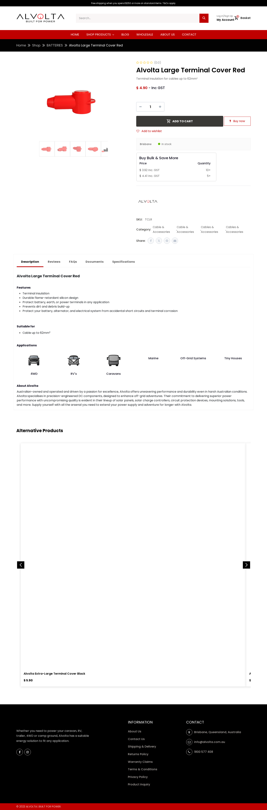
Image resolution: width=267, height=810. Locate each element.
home (21, 45)
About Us (134, 731)
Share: (140, 241)
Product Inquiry (139, 784)
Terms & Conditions (142, 769)
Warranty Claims (140, 762)
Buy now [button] (238, 121)
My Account (225, 20)
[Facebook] (151, 241)
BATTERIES (55, 45)
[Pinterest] (167, 241)
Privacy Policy (138, 777)
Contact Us (136, 739)
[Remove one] (140, 106)
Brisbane (145, 144)
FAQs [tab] (73, 262)
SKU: (139, 219)
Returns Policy (138, 754)
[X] (159, 241)
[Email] (175, 241)
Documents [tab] (95, 262)
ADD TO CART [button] (182, 121)
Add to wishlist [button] (151, 131)
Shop (36, 45)
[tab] (123, 262)
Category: (143, 229)
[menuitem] (75, 34)
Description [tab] (30, 262)
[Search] (204, 18)
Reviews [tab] (54, 262)
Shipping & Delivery (142, 746)
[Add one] (160, 106)
